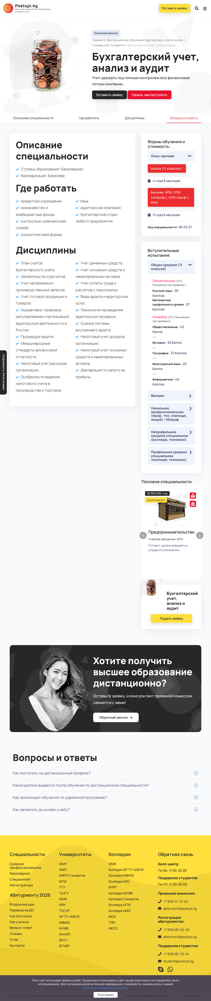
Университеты (75, 854)
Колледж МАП (119, 911)
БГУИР (64, 946)
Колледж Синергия (124, 899)
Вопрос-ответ (21, 928)
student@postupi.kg (178, 961)
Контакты (17, 945)
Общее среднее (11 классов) (166, 267)
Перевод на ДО (22, 910)
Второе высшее (22, 904)
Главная (97, 40)
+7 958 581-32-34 (176, 954)
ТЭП (112, 922)
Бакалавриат (20, 873)
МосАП (64, 934)
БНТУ (63, 940)
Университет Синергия (108, 45)
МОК (112, 916)
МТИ (62, 881)
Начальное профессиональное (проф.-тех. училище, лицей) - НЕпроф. (169, 414)
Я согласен (106, 995)
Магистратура (21, 885)
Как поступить (21, 916)
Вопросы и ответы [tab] (184, 118)
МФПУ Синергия (72, 875)
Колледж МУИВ (120, 893)
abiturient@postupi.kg (180, 908)
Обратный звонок (113, 717)
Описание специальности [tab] (33, 118)
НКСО (113, 928)
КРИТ (113, 887)
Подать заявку (171, 618)
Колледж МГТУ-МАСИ (126, 869)
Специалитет (20, 879)
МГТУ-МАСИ (69, 916)
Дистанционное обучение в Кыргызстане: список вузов (145, 40)
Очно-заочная (162, 156)
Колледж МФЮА (121, 875)
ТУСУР (64, 911)
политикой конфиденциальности (105, 988)
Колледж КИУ (119, 881)
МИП (63, 869)
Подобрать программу (3, 372)
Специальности (27, 854)
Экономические (106, 33)
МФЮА (64, 922)
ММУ (63, 864)
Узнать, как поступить (149, 95)
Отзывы (16, 934)
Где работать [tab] (89, 118)
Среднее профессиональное (25, 866)
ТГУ (62, 887)
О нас (14, 939)
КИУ (62, 905)
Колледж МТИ (119, 905)
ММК (112, 864)
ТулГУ (64, 893)
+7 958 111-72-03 (175, 901)
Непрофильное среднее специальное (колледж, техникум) (169, 436)
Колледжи (120, 854)
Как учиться (19, 922)
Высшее (157, 395)
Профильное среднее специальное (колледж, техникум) (169, 456)
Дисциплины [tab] (134, 118)
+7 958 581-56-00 (176, 929)
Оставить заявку (174, 8)
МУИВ (63, 928)
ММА (63, 899)
